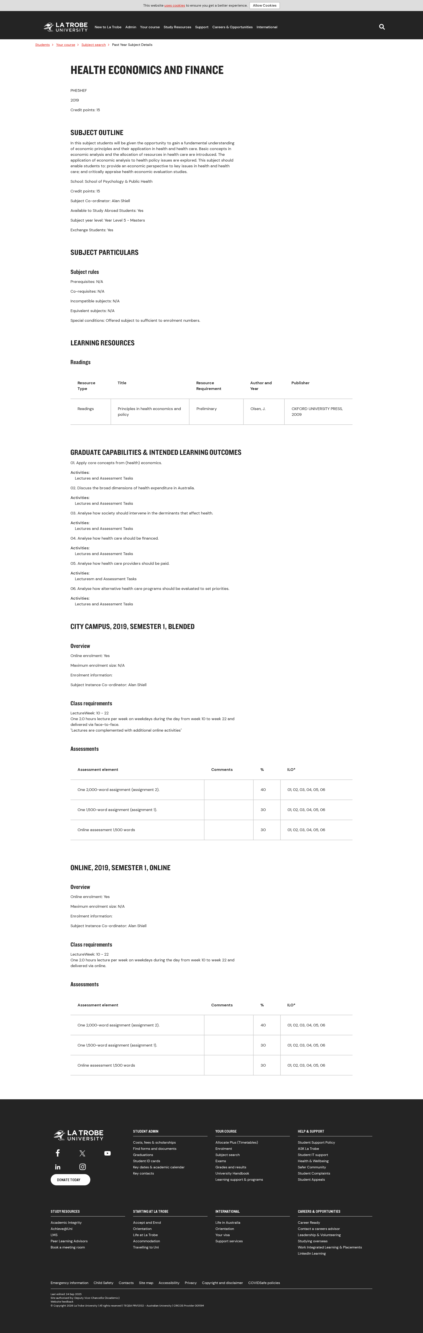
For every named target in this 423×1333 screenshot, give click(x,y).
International (267, 27)
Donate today (68, 1179)
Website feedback (62, 1301)
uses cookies (174, 5)
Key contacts (143, 1173)
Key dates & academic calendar (159, 1167)
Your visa (222, 1235)
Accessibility (169, 1282)
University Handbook (232, 1173)
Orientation (142, 1228)
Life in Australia (227, 1222)
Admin (130, 27)
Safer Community (312, 1167)
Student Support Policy (316, 1142)
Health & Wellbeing (313, 1161)
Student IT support (313, 1154)
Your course (150, 27)
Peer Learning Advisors (69, 1241)
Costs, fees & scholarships (154, 1142)
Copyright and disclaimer (222, 1282)
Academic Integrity (66, 1222)
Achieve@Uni (61, 1228)
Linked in (58, 1167)
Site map (146, 1282)
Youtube (107, 1152)
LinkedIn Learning (312, 1253)
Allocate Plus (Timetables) (236, 1142)
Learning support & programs (239, 1179)
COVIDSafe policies (264, 1282)
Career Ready (309, 1222)
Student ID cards (146, 1161)
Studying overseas (313, 1241)
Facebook (58, 1152)
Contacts (126, 1282)
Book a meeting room (68, 1247)
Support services (229, 1241)
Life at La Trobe (145, 1235)
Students (42, 45)
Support (201, 27)
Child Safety (103, 1282)
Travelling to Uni (146, 1247)
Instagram (83, 1167)
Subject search (94, 45)
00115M (199, 1305)
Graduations (143, 1154)
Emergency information (69, 1282)
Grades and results (230, 1167)
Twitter (83, 1152)
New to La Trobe (108, 27)
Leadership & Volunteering (319, 1235)
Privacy (191, 1282)
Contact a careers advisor (319, 1228)
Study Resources (177, 27)
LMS (54, 1235)
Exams (220, 1161)
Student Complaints (314, 1173)
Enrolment (223, 1148)
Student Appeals (311, 1179)
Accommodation (146, 1241)
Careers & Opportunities (232, 27)
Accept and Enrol (147, 1222)
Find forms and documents (154, 1148)
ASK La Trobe (308, 1148)
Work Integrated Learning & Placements (330, 1247)
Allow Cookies (264, 5)
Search (382, 26)
